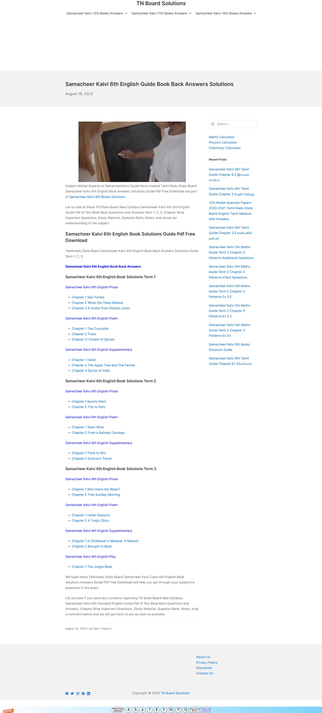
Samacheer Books (194, 710)
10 (171, 710)
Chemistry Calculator (225, 148)
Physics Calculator (223, 142)
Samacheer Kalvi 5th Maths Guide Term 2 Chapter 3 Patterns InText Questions (229, 272)
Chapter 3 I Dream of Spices (93, 339)
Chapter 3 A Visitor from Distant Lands (101, 308)
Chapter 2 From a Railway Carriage (98, 433)
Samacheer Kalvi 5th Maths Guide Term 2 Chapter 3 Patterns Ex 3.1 (229, 330)
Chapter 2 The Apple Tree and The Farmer (103, 365)
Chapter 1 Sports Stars (89, 401)
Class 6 (107, 628)
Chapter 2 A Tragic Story (90, 520)
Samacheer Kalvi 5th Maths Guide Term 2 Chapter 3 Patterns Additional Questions (231, 252)
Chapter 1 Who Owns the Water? (96, 489)
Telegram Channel (205, 710)
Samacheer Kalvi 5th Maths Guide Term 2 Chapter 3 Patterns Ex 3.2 (229, 311)
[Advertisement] (161, 45)
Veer (96, 628)
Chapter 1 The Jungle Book (92, 567)
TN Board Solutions (175, 693)
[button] (161, 710)
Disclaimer (204, 668)
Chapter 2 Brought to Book (92, 546)
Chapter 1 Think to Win (89, 453)
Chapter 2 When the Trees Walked (97, 303)
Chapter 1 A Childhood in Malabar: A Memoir (105, 541)
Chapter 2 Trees (84, 334)
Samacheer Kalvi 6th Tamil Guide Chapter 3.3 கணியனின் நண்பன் (230, 233)
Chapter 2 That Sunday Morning (96, 495)
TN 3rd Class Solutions (118, 710)
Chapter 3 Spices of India (91, 371)
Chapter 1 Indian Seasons (91, 515)
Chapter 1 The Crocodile (90, 329)
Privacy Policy (207, 662)
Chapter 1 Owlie (84, 360)
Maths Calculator (222, 137)
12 (185, 710)
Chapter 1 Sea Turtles (88, 297)
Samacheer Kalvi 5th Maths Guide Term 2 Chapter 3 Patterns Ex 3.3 (229, 291)
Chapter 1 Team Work (88, 427)
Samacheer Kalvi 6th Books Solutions (97, 197)
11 (178, 710)
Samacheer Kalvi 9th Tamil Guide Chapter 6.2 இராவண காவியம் (229, 174)
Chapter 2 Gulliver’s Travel (92, 459)
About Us (203, 657)
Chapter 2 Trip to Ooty (88, 407)
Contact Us (204, 673)
